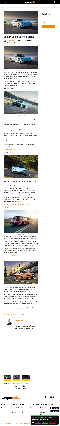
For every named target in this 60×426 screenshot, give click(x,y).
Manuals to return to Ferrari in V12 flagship (7, 383)
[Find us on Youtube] (51, 397)
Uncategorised (10, 8)
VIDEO (25, 5)
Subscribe (48, 27)
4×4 (29, 5)
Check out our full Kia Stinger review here (14, 314)
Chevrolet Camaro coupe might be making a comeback (25, 385)
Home (5, 8)
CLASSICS (50, 5)
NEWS (7, 5)
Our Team (3, 423)
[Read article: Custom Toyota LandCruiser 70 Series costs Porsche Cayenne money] (16, 378)
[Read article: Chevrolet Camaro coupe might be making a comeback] (26, 378)
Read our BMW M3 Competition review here (14, 149)
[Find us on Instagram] (54, 397)
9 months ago (25, 390)
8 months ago (16, 390)
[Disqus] (21, 352)
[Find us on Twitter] (48, 397)
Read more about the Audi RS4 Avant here (14, 255)
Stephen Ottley (11, 40)
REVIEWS (13, 5)
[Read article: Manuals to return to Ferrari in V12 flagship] (7, 378)
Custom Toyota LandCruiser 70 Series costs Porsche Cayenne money (16, 385)
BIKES (56, 5)
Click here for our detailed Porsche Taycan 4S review (16, 204)
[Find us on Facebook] (45, 397)
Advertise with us (18, 423)
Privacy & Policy (27, 423)
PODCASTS (19, 5)
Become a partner (10, 423)
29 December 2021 (20, 40)
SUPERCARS (44, 5)
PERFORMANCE (35, 5)
